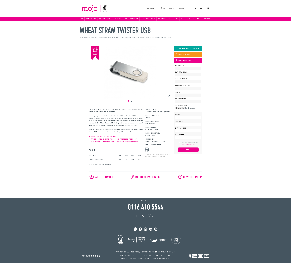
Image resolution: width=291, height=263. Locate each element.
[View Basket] (200, 8)
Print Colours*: (181, 79)
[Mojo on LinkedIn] (150, 229)
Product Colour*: (182, 65)
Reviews (86, 256)
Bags (176, 19)
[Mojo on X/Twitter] (135, 229)
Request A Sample (185, 54)
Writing (118, 19)
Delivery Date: (180, 99)
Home (82, 37)
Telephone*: (179, 135)
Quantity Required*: (183, 72)
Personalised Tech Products (94, 37)
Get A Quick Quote (185, 60)
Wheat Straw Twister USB (115, 30)
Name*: (177, 115)
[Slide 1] (128, 101)
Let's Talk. (145, 216)
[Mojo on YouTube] (156, 229)
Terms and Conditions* (188, 145)
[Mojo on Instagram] (145, 229)
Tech (125, 19)
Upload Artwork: (181, 106)
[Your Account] (194, 8)
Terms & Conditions (128, 258)
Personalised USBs (111, 37)
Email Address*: (181, 128)
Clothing (190, 19)
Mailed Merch (91, 19)
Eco (81, 19)
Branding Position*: (182, 85)
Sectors (207, 19)
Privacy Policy (143, 258)
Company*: (179, 121)
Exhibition (145, 19)
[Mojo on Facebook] (140, 229)
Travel (199, 19)
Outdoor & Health (106, 19)
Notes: (177, 92)
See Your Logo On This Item (188, 49)
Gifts (153, 19)
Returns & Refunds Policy (161, 258)
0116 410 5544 (145, 207)
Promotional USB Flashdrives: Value (132, 37)
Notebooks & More (165, 19)
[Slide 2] (132, 101)
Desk (182, 19)
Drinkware (134, 19)
